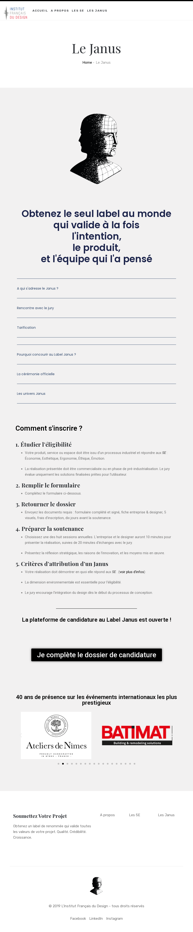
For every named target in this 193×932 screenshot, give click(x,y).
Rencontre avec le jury (35, 308)
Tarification (26, 327)
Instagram (114, 918)
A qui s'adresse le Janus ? (37, 288)
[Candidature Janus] (15, 7)
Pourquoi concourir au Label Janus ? (46, 354)
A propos (60, 10)
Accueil (40, 10)
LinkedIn (96, 918)
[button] (96, 292)
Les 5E (78, 10)
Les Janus (97, 10)
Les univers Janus (31, 393)
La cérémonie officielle (36, 374)
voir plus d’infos (132, 572)
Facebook (78, 918)
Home (87, 62)
